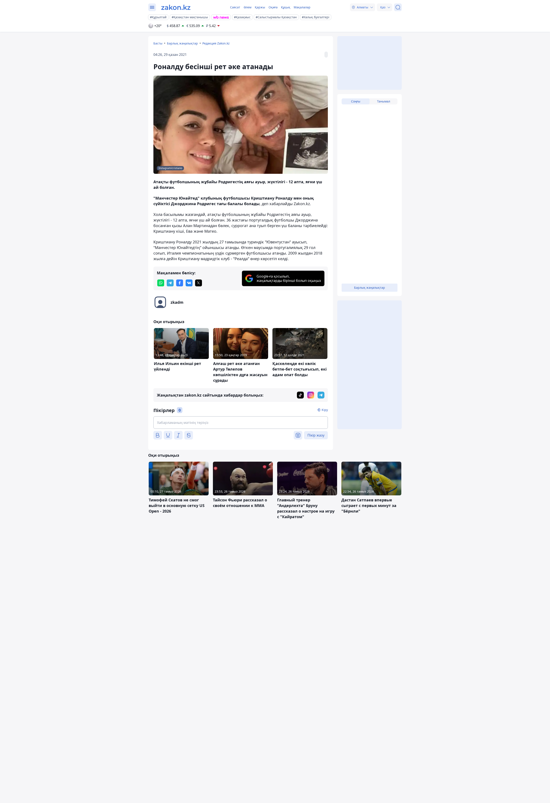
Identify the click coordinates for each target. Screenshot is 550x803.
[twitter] (198, 283)
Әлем (247, 7)
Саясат (235, 7)
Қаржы (260, 7)
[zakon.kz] (176, 7)
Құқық (285, 7)
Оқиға (273, 7)
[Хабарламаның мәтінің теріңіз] (240, 422)
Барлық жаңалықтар (182, 43)
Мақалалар (302, 7)
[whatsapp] (161, 283)
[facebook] (179, 283)
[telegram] (170, 283)
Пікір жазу (315, 435)
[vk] (189, 283)
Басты (157, 43)
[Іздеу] (398, 7)
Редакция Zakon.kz (216, 43)
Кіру (325, 410)
